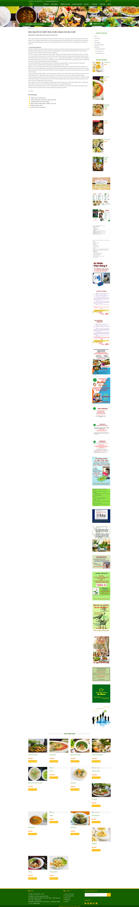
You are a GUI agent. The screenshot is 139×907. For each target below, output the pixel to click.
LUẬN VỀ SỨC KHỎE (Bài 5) (38, 107)
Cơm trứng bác (106, 77)
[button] (110, 1)
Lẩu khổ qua (107, 139)
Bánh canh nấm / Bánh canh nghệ (35, 783)
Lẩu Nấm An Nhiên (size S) (97, 754)
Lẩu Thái (51, 771)
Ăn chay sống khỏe (77, 4)
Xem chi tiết (33, 761)
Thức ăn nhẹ (97, 38)
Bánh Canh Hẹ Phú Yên (75, 754)
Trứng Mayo (107, 62)
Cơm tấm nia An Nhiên (106, 158)
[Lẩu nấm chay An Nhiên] (101, 693)
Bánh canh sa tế (31, 827)
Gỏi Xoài (51, 815)
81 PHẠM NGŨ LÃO (99, 51)
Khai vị (95, 36)
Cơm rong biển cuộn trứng (106, 106)
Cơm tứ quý (94, 799)
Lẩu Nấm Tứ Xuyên (96, 771)
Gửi (109, 894)
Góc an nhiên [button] (54, 4)
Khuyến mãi (94, 4)
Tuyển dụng (102, 4)
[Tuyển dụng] (101, 717)
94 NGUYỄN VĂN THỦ (99, 53)
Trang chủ (30, 28)
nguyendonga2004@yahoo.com (52, 1)
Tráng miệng (97, 42)
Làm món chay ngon (65, 4)
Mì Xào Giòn (73, 783)
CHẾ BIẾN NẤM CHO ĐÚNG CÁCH (40, 101)
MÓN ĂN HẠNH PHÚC (37, 105)
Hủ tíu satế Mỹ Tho (96, 815)
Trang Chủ (46, 4)
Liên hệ (109, 4)
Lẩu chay (96, 40)
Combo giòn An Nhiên (32, 754)
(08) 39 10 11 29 (36, 1)
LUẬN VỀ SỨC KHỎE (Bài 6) (38, 98)
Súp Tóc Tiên (73, 827)
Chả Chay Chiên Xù (53, 872)
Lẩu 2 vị (106, 121)
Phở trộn (30, 872)
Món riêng (96, 47)
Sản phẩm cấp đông (99, 44)
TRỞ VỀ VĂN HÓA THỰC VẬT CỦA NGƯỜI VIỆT (43, 100)
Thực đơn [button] (86, 4)
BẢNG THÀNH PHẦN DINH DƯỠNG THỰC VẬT (43, 103)
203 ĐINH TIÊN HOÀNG (100, 49)
